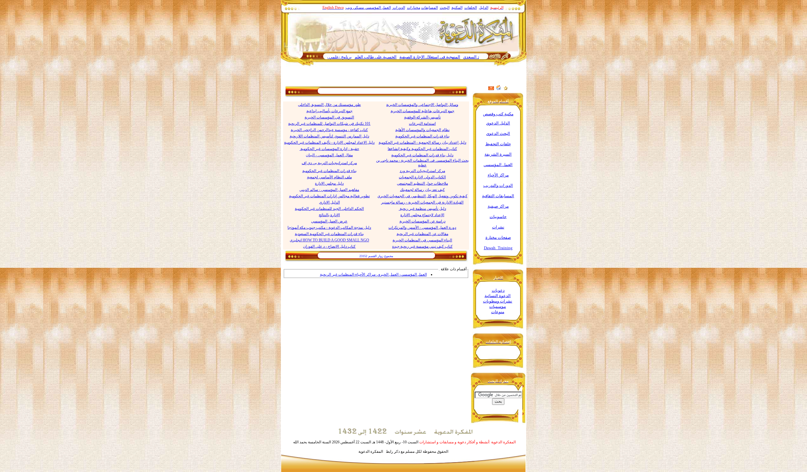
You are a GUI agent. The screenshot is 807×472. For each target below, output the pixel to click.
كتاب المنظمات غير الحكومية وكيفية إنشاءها (422, 149)
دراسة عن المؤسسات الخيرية (422, 221)
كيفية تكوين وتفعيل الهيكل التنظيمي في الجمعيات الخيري (422, 196)
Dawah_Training (498, 247)
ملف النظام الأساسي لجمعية (329, 177)
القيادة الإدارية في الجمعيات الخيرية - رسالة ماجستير (422, 202)
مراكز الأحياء (498, 175)
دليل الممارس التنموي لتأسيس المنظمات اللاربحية (329, 136)
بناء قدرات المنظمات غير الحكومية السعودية (329, 234)
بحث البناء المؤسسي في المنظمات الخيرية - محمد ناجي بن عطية (422, 162)
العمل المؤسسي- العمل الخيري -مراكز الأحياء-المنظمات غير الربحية (373, 274)
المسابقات (429, 7)
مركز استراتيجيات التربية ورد (422, 171)
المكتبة (456, 7)
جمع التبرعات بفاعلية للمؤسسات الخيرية (422, 111)
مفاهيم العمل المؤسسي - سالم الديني (329, 189)
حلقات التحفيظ (498, 143)
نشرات (498, 227)
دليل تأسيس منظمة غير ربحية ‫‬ (422, 208)
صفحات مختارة (498, 237)
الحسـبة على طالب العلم (392, 57)
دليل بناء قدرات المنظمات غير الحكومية (422, 155)
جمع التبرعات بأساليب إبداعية (329, 111)
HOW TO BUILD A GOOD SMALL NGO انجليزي (329, 240)
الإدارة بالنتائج (329, 215)
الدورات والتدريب (498, 185)
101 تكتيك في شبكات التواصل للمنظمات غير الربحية (329, 123)
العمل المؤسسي (378, 7)
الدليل (483, 7)
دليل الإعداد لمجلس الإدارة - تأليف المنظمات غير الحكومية (329, 142)
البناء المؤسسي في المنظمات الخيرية (422, 240)
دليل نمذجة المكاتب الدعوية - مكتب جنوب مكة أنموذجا (329, 227)
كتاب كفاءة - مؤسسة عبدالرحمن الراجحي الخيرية (329, 130)
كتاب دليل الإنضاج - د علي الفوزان (329, 246)
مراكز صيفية (498, 206)
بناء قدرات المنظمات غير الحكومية (422, 136)
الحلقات (470, 7)
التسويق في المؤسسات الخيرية (329, 117)
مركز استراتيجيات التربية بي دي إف (329, 163)
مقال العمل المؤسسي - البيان (329, 155)
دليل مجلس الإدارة (329, 183)
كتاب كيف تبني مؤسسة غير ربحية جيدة (422, 246)
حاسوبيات (498, 216)
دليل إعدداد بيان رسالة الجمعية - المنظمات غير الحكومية (422, 142)
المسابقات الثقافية (498, 195)
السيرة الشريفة (498, 154)
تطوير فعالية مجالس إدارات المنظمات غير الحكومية (329, 196)
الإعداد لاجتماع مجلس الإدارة (422, 215)
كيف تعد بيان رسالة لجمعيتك (422, 189)
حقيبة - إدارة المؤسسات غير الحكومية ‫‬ (329, 149)
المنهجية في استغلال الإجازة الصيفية (446, 57)
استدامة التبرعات (422, 123)
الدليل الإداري (329, 202)
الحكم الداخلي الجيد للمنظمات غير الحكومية (329, 208)
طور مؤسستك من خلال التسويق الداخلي (329, 104)
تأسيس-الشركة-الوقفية (422, 117)
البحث (445, 7)
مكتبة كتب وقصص (498, 114)
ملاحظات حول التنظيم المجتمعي (422, 183)
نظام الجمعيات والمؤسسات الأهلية (422, 130)
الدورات (398, 7)
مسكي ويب (354, 7)
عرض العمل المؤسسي (329, 221)
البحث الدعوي (498, 133)
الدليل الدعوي (498, 123)
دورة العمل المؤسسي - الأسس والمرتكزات (422, 227)
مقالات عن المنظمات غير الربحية (422, 234)
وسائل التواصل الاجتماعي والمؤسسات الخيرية (422, 104)
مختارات (413, 7)
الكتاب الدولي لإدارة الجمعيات (422, 177)
